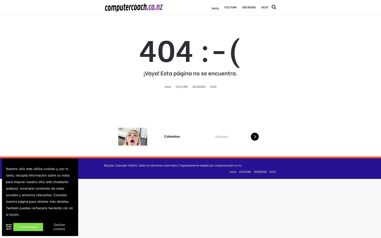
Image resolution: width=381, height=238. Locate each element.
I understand (28, 227)
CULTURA (230, 7)
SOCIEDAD (249, 7)
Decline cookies (59, 227)
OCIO (264, 7)
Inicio (215, 8)
